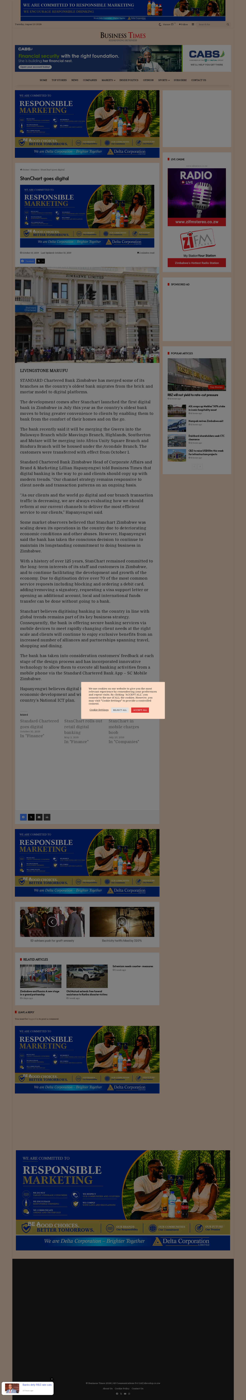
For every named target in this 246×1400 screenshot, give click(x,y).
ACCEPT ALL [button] (140, 710)
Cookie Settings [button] (99, 710)
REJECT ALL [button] (120, 710)
